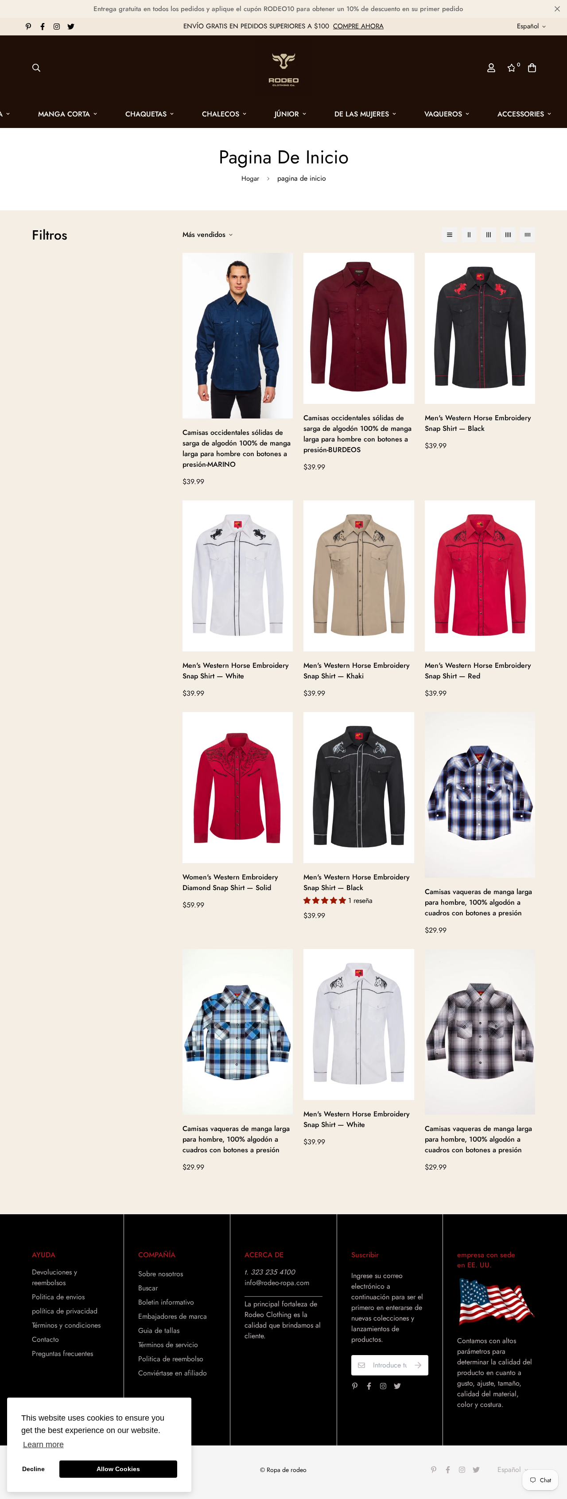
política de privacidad (64, 1311)
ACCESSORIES (520, 114)
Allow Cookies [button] (118, 1468)
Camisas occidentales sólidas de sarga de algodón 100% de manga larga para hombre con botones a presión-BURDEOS (357, 434)
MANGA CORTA (64, 114)
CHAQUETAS (146, 114)
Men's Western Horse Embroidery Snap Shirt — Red (478, 670)
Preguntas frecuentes (62, 1353)
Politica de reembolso (170, 1359)
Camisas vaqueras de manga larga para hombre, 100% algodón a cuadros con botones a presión (478, 902)
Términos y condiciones (66, 1325)
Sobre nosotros (160, 1274)
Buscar (148, 1288)
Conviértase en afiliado (172, 1373)
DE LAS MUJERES (361, 114)
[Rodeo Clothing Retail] (283, 67)
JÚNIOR (287, 114)
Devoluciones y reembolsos (54, 1277)
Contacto (45, 1339)
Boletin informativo (166, 1302)
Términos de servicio (168, 1345)
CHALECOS (220, 114)
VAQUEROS (443, 114)
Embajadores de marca (172, 1316)
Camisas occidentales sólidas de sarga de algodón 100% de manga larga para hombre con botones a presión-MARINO (237, 448)
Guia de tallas (158, 1330)
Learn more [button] (43, 1444)
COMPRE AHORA (358, 26)
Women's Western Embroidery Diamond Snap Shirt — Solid (230, 882)
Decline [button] (33, 1468)
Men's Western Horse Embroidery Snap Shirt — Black (478, 423)
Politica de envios (58, 1297)
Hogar (250, 178)
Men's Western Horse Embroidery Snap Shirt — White (236, 670)
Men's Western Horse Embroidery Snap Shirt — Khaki (356, 670)
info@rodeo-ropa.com (277, 1283)
